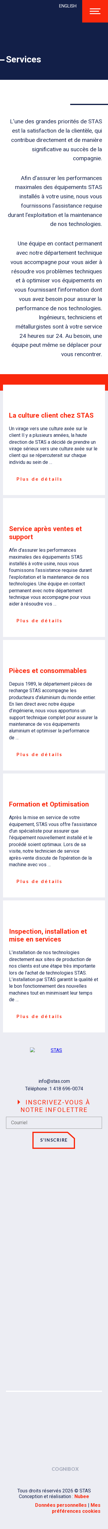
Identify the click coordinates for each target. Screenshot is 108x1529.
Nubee (81, 1496)
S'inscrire (54, 1140)
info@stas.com (54, 1081)
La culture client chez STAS (51, 415)
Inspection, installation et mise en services (48, 935)
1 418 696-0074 (66, 1089)
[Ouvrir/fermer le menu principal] (95, 11)
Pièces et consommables (48, 670)
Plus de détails (38, 479)
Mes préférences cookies (76, 1508)
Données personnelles (61, 1505)
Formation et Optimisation (49, 804)
